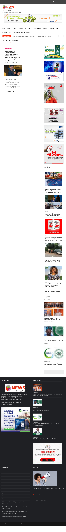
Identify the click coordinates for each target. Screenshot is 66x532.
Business (9, 28)
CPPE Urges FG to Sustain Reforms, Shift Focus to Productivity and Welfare (46, 439)
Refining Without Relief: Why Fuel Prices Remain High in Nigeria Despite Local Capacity (53, 191)
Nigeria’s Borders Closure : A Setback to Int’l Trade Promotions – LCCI (14, 507)
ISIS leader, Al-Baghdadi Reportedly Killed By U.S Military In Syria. (14, 502)
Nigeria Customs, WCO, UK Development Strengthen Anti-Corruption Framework (52, 319)
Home (3, 28)
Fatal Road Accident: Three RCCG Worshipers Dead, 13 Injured (52, 262)
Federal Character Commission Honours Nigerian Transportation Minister (14, 517)
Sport (10, 32)
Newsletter (5, 499)
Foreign (45, 28)
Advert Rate (9, 2)
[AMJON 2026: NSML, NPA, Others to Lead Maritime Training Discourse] (54, 354)
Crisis (46, 211)
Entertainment (37, 28)
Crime (57, 28)
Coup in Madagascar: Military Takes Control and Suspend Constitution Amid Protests (53, 214)
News (15, 28)
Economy (47, 282)
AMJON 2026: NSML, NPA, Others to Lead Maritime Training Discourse (28, 36)
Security (4, 32)
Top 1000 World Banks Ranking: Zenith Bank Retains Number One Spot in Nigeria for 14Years (53, 239)
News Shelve (7, 10)
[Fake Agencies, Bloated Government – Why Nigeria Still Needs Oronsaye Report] (54, 331)
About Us (4, 2)
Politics (21, 28)
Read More (9, 91)
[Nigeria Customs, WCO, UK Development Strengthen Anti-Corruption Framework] (54, 309)
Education (27, 28)
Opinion (52, 28)
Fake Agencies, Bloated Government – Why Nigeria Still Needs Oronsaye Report (53, 342)
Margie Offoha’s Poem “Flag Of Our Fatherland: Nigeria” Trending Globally (53, 285)
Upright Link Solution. (22, 523)
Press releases (8, 48)
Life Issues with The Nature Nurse (22, 32)
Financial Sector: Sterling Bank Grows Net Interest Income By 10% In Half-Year (14, 512)
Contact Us (15, 2)
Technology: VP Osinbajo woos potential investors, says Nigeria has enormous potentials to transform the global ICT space (12, 55)
